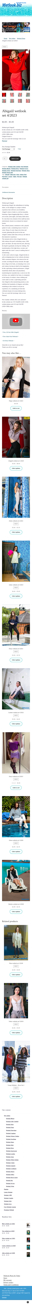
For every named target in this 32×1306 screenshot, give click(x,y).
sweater (10, 176)
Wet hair (19, 176)
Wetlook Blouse (10, 1118)
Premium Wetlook (9, 1210)
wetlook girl (5, 178)
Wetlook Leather (10, 1154)
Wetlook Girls (7, 1201)
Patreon (4, 141)
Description (5, 187)
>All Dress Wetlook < (8, 340)
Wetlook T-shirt (10, 1163)
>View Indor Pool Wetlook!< (10, 336)
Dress (17, 174)
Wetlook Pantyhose (16, 170)
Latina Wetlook (8, 1192)
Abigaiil (7, 174)
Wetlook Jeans (10, 1157)
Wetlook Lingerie (10, 1165)
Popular (6, 1189)
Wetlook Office (10, 1174)
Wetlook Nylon (6, 170)
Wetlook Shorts (10, 1171)
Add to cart (15, 158)
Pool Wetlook (24, 166)
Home (5, 38)
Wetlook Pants (10, 1127)
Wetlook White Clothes (12, 1160)
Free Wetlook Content (10, 1207)
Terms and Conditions (11, 1285)
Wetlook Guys (8, 1204)
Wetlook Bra (9, 1180)
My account (7, 1280)
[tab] (16, 187)
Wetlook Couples (8, 1198)
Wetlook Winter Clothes (12, 1136)
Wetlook (24, 176)
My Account (5, 1303)
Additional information (8, 192)
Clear (19, 149)
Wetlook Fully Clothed (14, 166)
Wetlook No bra (24, 168)
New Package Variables (8, 146)
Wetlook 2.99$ (8, 1195)
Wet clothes (12, 38)
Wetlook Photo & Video (11, 1276)
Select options (16, 468)
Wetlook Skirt (10, 1124)
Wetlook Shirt (10, 1145)
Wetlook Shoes (26, 170)
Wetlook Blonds (6, 168)
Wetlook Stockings (11, 1139)
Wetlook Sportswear (11, 1151)
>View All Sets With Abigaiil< (10, 332)
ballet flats (13, 174)
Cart (24, 1301)
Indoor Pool (23, 174)
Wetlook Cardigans (11, 1168)
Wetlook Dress (21, 38)
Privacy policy (8, 1282)
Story (5, 1278)
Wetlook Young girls (7, 172)
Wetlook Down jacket (12, 1177)
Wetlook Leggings (11, 1133)
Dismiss (4, 1297)
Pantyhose (5, 176)
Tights (14, 176)
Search (16, 1303)
